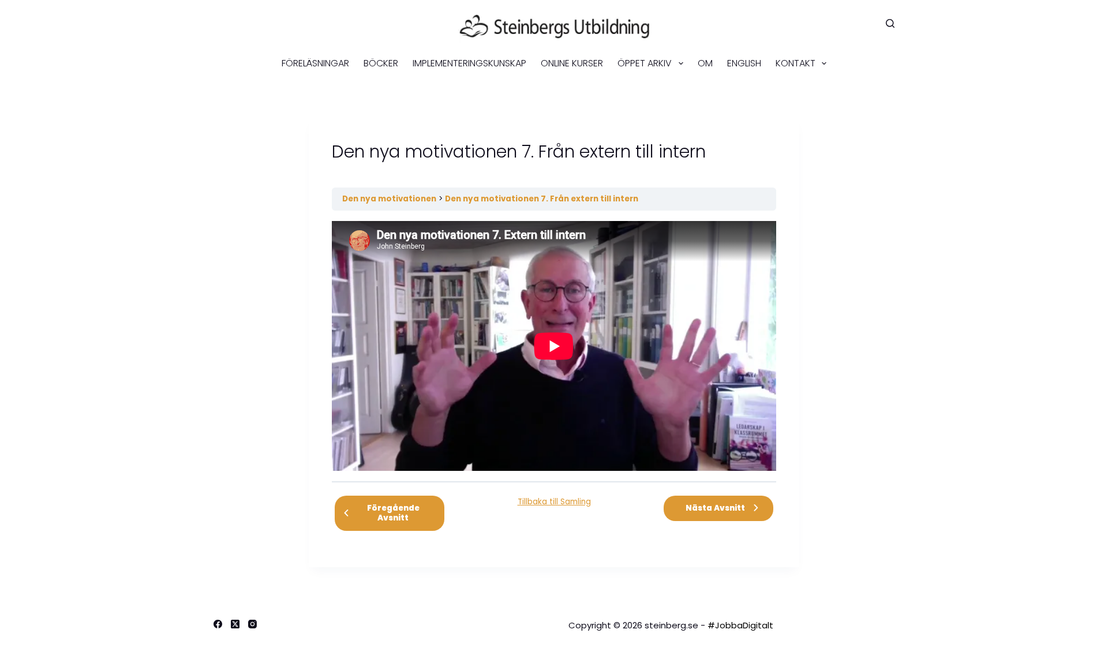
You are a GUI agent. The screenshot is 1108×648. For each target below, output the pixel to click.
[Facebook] (218, 624)
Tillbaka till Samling (554, 501)
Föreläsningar (315, 63)
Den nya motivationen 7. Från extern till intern (541, 198)
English (744, 63)
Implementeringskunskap (469, 63)
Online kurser (572, 63)
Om (705, 63)
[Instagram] (252, 624)
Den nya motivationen (389, 198)
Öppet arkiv (644, 63)
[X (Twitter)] (235, 624)
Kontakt (795, 63)
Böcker (381, 63)
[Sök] (890, 23)
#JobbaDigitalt (740, 625)
